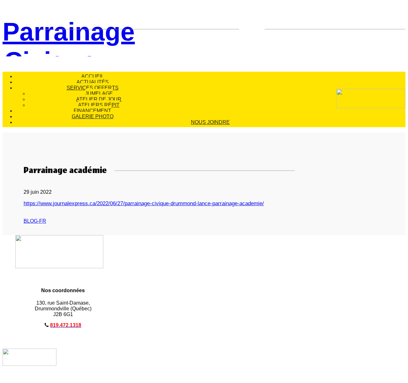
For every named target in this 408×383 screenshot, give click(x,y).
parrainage (137, 203)
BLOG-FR (35, 221)
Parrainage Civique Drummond (50, 37)
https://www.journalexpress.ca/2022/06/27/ (74, 203)
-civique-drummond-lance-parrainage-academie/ (207, 203)
